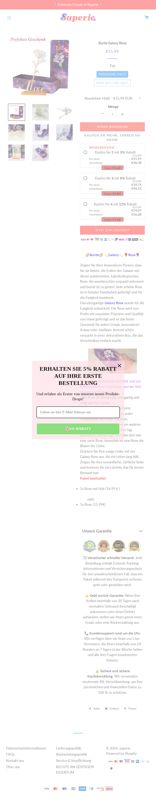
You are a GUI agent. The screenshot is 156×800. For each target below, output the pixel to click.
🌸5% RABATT (78, 429)
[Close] (119, 365)
